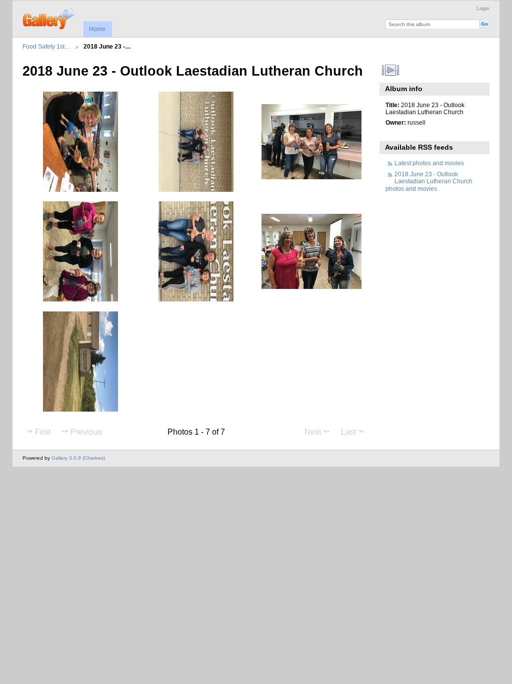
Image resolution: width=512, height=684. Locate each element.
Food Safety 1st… (46, 46)
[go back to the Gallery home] (49, 18)
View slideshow (391, 70)
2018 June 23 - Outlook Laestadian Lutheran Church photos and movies (429, 181)
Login (483, 8)
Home (97, 29)
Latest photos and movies (429, 163)
